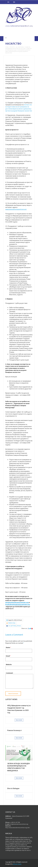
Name (8, 647)
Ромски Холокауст (14, 730)
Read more (19, 720)
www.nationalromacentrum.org (16, 209)
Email (8, 656)
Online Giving (19, 33)
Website (9, 664)
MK (14, 2)
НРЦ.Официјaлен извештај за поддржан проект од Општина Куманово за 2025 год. (19, 709)
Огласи (19, 626)
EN (8, 2)
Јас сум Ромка (20, 47)
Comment (9, 673)
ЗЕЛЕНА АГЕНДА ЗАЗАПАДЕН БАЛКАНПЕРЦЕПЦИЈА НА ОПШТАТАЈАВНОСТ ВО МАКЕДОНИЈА (18, 767)
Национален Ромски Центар (19, 5)
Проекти (12, 47)
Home (6, 47)
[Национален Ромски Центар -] (19, 28)
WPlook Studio (17, 864)
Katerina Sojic (11, 623)
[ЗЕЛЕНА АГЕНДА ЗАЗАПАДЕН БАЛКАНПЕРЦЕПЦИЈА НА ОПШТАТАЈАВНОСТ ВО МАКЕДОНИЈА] (19, 752)
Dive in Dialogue (13, 788)
